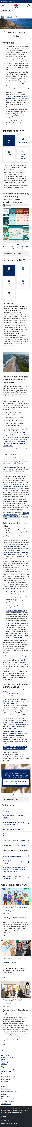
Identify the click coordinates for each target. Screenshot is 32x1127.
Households (4, 1081)
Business (3, 1086)
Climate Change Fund (17, 671)
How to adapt (5, 1079)
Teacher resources (6, 1103)
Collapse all (25, 249)
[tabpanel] (16, 176)
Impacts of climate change (8, 1076)
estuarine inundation (16, 476)
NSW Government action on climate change (10, 1058)
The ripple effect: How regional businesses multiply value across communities (14, 970)
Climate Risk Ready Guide (14, 592)
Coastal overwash (8, 499)
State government (6, 1088)
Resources (4, 1094)
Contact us (4, 1053)
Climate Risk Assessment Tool (15, 611)
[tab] (9, 140)
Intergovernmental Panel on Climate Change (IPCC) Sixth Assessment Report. (16, 434)
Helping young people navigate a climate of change (14, 918)
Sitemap (3, 1116)
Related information (16, 799)
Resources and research (7, 1099)
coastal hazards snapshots (11, 516)
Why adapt (4, 1067)
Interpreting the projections (16, 253)
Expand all (16, 249)
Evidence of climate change (8, 1074)
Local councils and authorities (9, 1091)
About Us (4, 1051)
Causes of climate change (8, 1071)
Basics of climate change (8, 1069)
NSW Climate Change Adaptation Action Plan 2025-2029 (17, 96)
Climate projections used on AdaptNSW (8, 1062)
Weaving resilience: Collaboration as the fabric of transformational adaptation (15, 1012)
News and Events (6, 1055)
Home (2, 16)
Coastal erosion (8, 467)
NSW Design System (11, 1123)
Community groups (6, 1084)
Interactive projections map (8, 1096)
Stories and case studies (7, 1101)
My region (9, 16)
